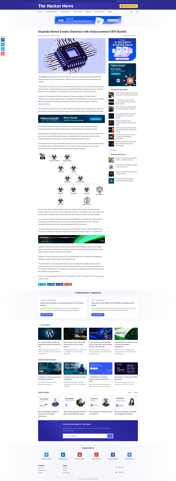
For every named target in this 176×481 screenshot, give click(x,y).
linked (87, 136)
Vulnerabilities (65, 11)
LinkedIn (86, 276)
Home (40, 11)
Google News (70, 276)
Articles (136, 392)
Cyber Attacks (77, 11)
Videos (130, 392)
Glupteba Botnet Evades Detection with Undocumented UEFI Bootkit (82, 31)
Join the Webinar (98, 314)
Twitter (78, 276)
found (82, 229)
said (80, 91)
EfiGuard (83, 222)
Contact (40, 472)
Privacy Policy (66, 472)
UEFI (52, 79)
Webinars (88, 11)
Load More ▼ (113, 150)
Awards (110, 11)
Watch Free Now (47, 314)
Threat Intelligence (51, 11)
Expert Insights (99, 11)
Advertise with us (42, 470)
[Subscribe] (110, 436)
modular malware (60, 126)
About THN (41, 468)
